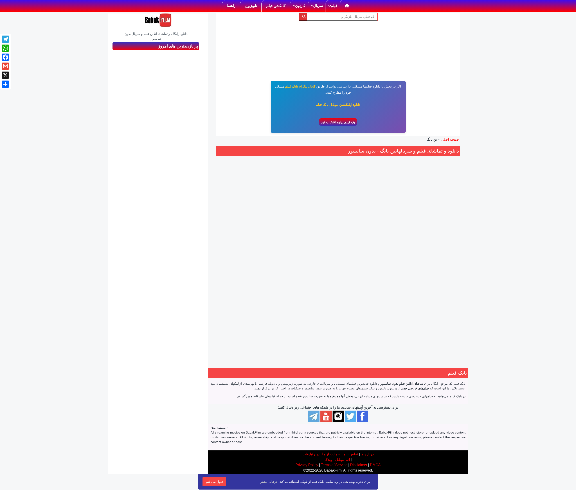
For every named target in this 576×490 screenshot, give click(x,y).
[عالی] (362, 253)
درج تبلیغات (311, 454)
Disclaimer (358, 465)
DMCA (375, 465)
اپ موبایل (342, 459)
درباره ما (367, 454)
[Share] (5, 84)
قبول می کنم (214, 481)
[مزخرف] (382, 253)
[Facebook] (5, 57)
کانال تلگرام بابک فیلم (300, 86)
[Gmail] (5, 66)
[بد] (377, 253)
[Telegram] (5, 39)
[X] (5, 75)
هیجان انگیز (384, 285)
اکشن (380, 279)
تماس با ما (350, 454)
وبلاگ (328, 459)
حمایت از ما (331, 454)
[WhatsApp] (5, 48)
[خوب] (367, 253)
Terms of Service (334, 465)
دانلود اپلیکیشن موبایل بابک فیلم (338, 104)
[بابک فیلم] (158, 20)
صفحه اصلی (450, 139)
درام (371, 279)
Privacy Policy (306, 465)
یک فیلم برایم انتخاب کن (338, 122)
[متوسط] (372, 253)
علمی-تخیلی (358, 279)
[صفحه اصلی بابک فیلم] (347, 6)
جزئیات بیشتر (269, 481)
